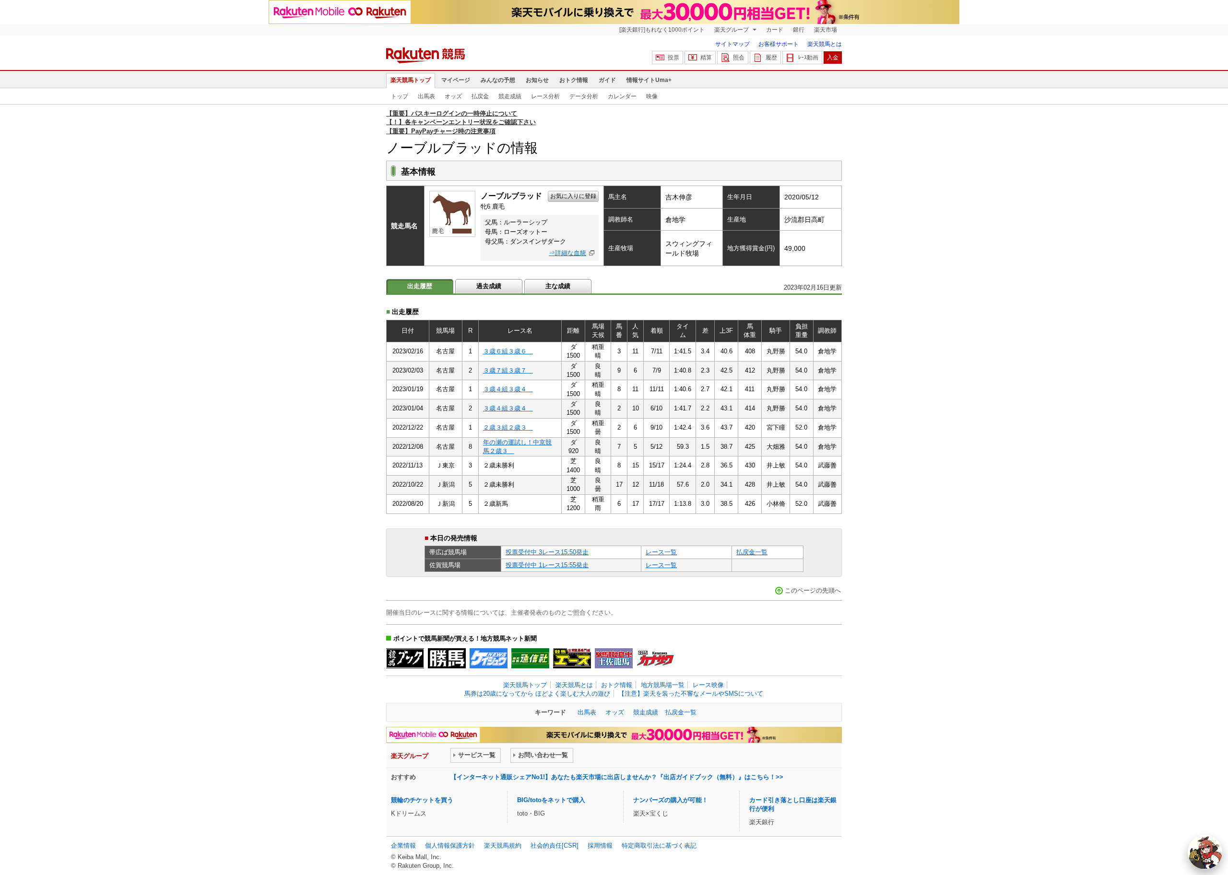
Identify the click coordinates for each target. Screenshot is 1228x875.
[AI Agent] (1205, 852)
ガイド (607, 80)
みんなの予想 (498, 80)
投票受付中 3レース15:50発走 (547, 552)
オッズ (453, 96)
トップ (399, 96)
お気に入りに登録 (573, 196)
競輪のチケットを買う (422, 800)
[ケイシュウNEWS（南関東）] (489, 658)
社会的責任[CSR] (555, 845)
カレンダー (622, 96)
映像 (652, 96)
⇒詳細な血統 (567, 253)
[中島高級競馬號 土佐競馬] (614, 658)
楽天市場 (825, 29)
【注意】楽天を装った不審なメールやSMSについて (690, 693)
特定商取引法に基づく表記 (659, 845)
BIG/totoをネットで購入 (551, 800)
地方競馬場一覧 (663, 684)
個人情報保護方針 (450, 845)
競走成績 (509, 96)
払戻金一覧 (752, 552)
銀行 (798, 29)
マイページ (455, 80)
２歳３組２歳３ (508, 427)
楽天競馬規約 (502, 845)
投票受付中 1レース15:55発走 (547, 565)
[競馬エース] (572, 658)
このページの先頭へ (813, 590)
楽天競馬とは (824, 44)
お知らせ (537, 80)
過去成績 (488, 286)
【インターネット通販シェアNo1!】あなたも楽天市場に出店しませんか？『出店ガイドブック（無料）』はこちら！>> (616, 777)
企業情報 (403, 845)
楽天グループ (732, 29)
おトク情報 (573, 80)
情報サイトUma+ (649, 80)
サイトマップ (732, 44)
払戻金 (480, 96)
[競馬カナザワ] (655, 658)
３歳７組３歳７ (508, 370)
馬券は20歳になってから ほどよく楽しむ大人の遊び (537, 693)
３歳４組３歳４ (508, 389)
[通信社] (530, 658)
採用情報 (600, 845)
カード (774, 29)
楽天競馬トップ (410, 80)
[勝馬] (447, 658)
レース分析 (545, 96)
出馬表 (426, 96)
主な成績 (557, 286)
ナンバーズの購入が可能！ (670, 800)
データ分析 (583, 96)
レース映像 (708, 684)
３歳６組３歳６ (508, 351)
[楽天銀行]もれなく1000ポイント (662, 29)
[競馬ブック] (405, 658)
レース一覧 (661, 552)
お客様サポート (778, 44)
